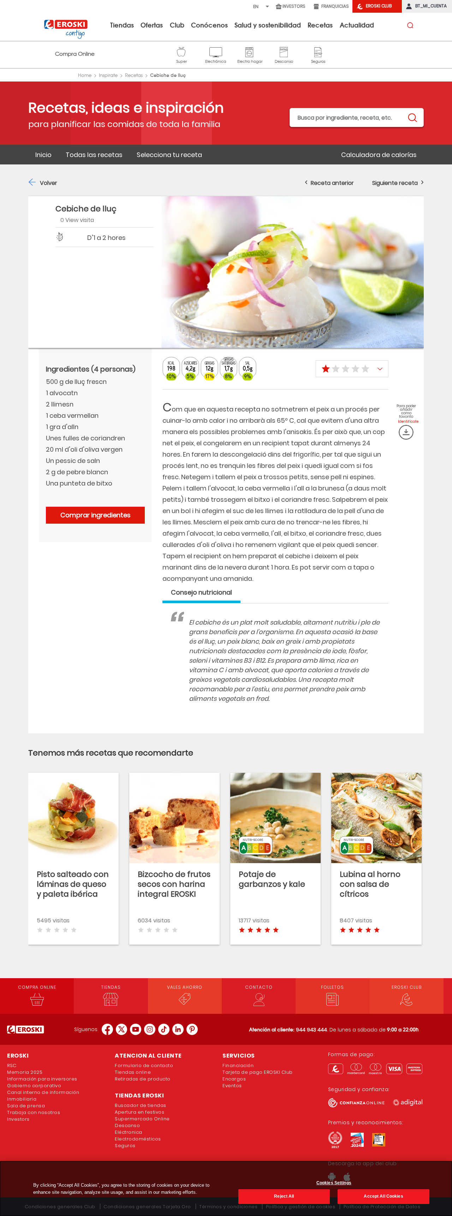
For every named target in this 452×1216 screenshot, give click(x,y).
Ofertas (152, 25)
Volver (48, 183)
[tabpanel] (275, 667)
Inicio (43, 154)
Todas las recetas (94, 154)
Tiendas (122, 25)
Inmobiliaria (21, 1099)
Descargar (406, 432)
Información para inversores (42, 1079)
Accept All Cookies (383, 1195)
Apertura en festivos (139, 1112)
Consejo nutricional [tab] (201, 592)
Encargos (234, 1079)
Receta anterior (332, 183)
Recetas (320, 25)
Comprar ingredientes (95, 515)
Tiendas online (133, 1072)
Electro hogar (250, 51)
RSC (12, 1065)
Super (181, 51)
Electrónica (215, 51)
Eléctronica (128, 1132)
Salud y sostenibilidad (267, 25)
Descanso (284, 51)
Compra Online (75, 53)
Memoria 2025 (24, 1072)
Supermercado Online (142, 1118)
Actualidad (357, 25)
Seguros (318, 51)
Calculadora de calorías (379, 154)
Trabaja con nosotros (33, 1112)
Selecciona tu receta (169, 154)
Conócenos (209, 25)
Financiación (238, 1065)
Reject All (284, 1195)
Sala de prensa (26, 1105)
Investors (18, 1119)
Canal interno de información (43, 1092)
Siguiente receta (395, 183)
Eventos (232, 1085)
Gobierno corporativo (34, 1085)
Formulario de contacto (144, 1065)
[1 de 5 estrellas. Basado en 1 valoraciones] (352, 368)
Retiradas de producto (143, 1079)
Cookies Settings (333, 1182)
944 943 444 (311, 1029)
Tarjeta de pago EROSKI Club (257, 1072)
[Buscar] (412, 118)
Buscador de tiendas (140, 1105)
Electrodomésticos (138, 1139)
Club (177, 25)
